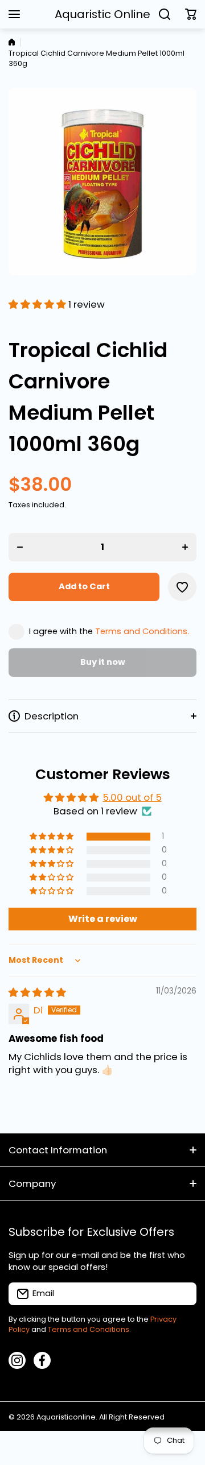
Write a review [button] (102, 918)
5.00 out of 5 (132, 797)
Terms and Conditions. (142, 631)
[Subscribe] (182, 1293)
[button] (190, 14)
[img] (37, 992)
